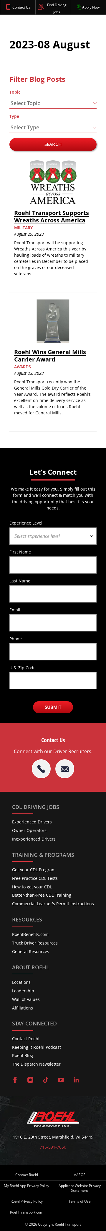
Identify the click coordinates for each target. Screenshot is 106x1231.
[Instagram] (30, 1080)
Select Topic (25, 103)
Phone (15, 638)
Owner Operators (29, 830)
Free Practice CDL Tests (35, 878)
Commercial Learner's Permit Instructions (53, 903)
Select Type (25, 127)
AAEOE (79, 1174)
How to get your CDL (32, 887)
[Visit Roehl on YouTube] (61, 1080)
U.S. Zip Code (22, 667)
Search (53, 144)
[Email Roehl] (64, 768)
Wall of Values (26, 999)
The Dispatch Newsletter (36, 1064)
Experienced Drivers (32, 822)
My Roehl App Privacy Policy (26, 1185)
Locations (21, 982)
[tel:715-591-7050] (41, 768)
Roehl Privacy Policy (27, 1201)
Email (14, 609)
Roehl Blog (22, 1055)
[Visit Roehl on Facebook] (15, 1080)
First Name (20, 551)
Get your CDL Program (34, 869)
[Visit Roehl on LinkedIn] (76, 1080)
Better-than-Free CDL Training (41, 895)
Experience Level (25, 522)
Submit (53, 707)
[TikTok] (46, 1080)
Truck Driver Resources (35, 943)
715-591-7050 (53, 1147)
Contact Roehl (25, 1038)
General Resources (30, 951)
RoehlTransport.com (26, 1212)
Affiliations (22, 1008)
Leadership (23, 991)
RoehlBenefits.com (30, 934)
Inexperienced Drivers (34, 839)
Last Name (19, 580)
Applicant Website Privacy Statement (80, 1188)
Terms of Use (80, 1201)
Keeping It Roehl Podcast (36, 1047)
